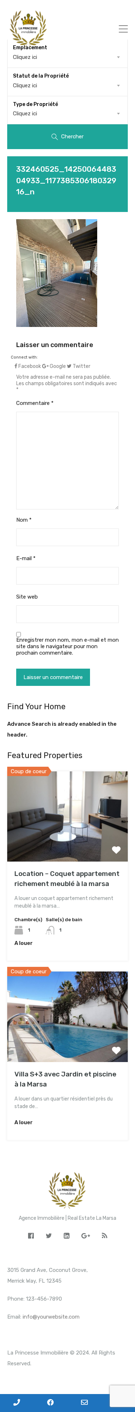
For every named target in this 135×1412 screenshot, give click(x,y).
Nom (24, 520)
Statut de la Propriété (41, 76)
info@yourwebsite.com (51, 1317)
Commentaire (35, 403)
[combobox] (67, 85)
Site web (27, 597)
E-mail (26, 558)
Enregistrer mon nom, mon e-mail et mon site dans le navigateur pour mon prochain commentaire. (67, 646)
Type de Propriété (35, 104)
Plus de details (67, 843)
